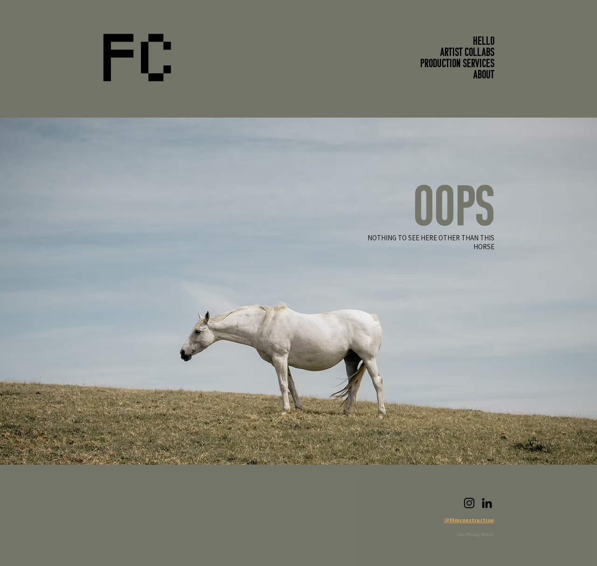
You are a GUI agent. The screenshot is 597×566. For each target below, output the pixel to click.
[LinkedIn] (487, 503)
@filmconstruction (469, 520)
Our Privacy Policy (476, 534)
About (483, 75)
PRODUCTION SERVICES (457, 64)
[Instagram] (469, 503)
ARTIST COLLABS (467, 53)
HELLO (483, 42)
